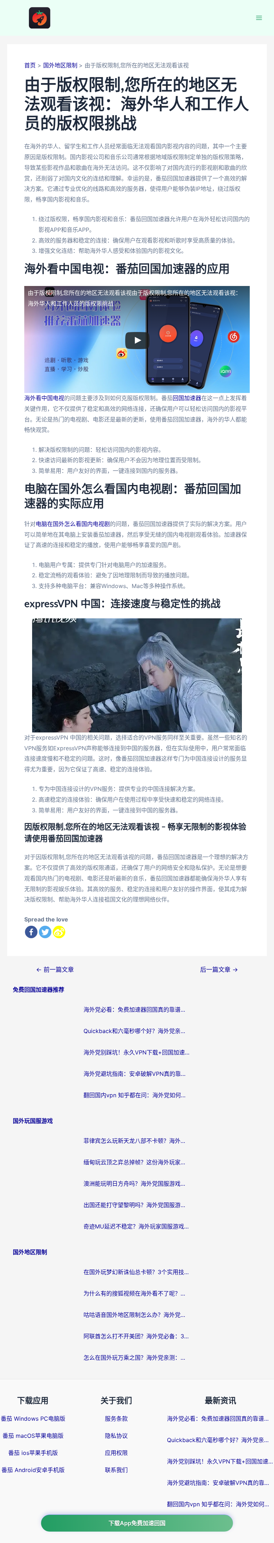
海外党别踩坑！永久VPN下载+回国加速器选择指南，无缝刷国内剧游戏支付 (137, 1052)
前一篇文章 (55, 969)
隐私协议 (116, 1435)
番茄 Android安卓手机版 (33, 1469)
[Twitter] (45, 932)
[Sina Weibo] (59, 932)
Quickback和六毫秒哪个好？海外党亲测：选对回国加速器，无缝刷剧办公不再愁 (137, 1030)
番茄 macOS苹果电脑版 (33, 1435)
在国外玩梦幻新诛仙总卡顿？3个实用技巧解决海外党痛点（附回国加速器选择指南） (137, 1272)
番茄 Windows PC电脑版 (33, 1418)
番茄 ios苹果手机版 (33, 1452)
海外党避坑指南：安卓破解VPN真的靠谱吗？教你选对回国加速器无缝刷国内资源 (137, 1073)
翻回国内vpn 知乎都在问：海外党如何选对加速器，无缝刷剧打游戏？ (137, 1095)
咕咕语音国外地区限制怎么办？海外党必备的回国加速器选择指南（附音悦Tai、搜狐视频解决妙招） (137, 1314)
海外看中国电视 (44, 398)
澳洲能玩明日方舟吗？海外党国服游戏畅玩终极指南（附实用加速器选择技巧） (137, 1183)
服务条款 (116, 1418)
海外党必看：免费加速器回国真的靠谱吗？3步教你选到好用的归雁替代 (137, 1009)
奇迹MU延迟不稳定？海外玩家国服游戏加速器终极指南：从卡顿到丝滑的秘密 (137, 1226)
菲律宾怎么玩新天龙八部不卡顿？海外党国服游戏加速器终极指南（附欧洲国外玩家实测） (137, 1140)
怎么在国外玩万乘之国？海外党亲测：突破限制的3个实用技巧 (137, 1357)
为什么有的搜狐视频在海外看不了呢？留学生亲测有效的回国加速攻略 (137, 1293)
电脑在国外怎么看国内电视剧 (73, 523)
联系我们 (116, 1469)
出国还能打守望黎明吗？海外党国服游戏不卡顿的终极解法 (137, 1205)
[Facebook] (31, 932)
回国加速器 (187, 398)
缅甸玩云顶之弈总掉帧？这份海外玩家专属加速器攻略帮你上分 (137, 1162)
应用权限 (116, 1452)
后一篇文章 (219, 969)
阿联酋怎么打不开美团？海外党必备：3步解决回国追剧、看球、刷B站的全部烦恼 (137, 1336)
